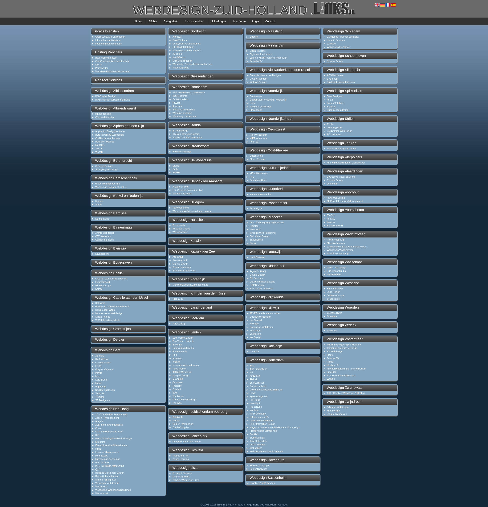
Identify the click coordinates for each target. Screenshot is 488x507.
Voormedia (255, 334)
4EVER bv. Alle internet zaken (265, 313)
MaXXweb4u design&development (345, 201)
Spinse (99, 289)
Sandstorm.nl (256, 239)
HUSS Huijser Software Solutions (112, 99)
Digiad (176, 165)
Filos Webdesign (258, 135)
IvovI (97, 376)
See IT (98, 204)
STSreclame (333, 299)
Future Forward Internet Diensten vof (346, 162)
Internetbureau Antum (261, 194)
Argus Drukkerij (258, 271)
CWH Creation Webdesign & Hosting (346, 393)
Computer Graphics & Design (342, 348)
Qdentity (254, 36)
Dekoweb (100, 303)
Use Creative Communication (188, 190)
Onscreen (178, 382)
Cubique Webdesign (260, 316)
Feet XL (331, 218)
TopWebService (181, 207)
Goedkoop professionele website (112, 306)
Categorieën (171, 21)
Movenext (178, 379)
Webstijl (99, 152)
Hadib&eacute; (257, 257)
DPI (97, 435)
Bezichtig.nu (256, 208)
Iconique (254, 410)
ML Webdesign (103, 114)
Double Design (257, 275)
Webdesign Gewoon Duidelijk (110, 187)
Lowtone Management (107, 452)
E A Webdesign (335, 351)
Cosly (330, 124)
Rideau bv (178, 299)
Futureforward (102, 282)
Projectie (177, 386)
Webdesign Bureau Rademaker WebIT (347, 246)
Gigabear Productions (261, 54)
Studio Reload (102, 316)
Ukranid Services (336, 40)
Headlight (255, 403)
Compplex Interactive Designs (265, 75)
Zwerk (253, 243)
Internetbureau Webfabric (108, 40)
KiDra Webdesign (259, 173)
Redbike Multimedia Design (109, 473)
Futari (330, 99)
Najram (99, 201)
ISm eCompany (258, 413)
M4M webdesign (258, 138)
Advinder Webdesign (338, 407)
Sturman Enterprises (105, 479)
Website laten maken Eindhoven (112, 71)
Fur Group (255, 400)
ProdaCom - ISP (181, 455)
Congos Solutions (104, 239)
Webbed (331, 43)
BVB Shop (332, 78)
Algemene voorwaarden (261, 504)
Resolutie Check (181, 228)
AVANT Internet (180, 40)
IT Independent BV (259, 417)
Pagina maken (236, 504)
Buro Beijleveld (335, 288)
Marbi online (333, 410)
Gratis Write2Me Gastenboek (110, 36)
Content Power (103, 362)
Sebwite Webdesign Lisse (186, 480)
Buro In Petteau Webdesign (109, 135)
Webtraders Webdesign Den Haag (113, 490)
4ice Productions (258, 369)
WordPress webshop (337, 253)
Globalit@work (334, 127)
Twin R (98, 148)
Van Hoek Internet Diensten (341, 375)
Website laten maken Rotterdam (266, 451)
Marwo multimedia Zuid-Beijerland (190, 284)
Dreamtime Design (336, 267)
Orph (175, 169)
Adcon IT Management (107, 418)
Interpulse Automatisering (186, 365)
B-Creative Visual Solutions (341, 176)
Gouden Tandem (258, 78)
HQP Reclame (257, 285)
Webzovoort (101, 493)
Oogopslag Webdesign (262, 327)
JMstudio (177, 54)
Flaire (330, 355)
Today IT (99, 393)
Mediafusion (179, 57)
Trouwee (177, 403)
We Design (255, 337)
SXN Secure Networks (184, 270)
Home (138, 21)
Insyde (98, 373)
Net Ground (256, 320)
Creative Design (103, 166)
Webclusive (101, 486)
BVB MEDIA (101, 359)
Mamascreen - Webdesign (109, 313)
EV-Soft (331, 215)
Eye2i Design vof (258, 396)
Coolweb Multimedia (183, 348)
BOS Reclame (180, 96)
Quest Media (256, 156)
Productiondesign (182, 267)
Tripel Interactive (258, 441)
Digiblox (254, 226)
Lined (253, 103)
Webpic (331, 379)
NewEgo (254, 323)
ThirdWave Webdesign (184, 399)
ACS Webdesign (335, 75)
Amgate (99, 421)
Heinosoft (255, 229)
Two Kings (255, 330)
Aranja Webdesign (105, 233)
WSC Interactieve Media (107, 320)
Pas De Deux (102, 462)
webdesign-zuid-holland (223, 9)
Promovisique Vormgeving (263, 431)
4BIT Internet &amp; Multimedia (189, 92)
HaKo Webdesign (336, 239)
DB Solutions (102, 218)
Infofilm (176, 362)
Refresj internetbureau (107, 476)
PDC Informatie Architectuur (109, 466)
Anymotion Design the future (110, 131)
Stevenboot (256, 110)
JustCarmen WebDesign (339, 131)
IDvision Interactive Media (186, 134)
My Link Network (181, 476)
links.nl (221, 504)
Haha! (330, 362)
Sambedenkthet (258, 180)
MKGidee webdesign (260, 106)
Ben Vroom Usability (183, 341)
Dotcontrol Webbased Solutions (266, 389)
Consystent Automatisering (186, 43)
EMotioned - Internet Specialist (343, 36)
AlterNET (177, 36)
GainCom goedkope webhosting (112, 61)
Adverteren (239, 21)
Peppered (100, 386)
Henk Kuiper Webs (105, 310)
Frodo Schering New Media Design (113, 438)
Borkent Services (258, 469)
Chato (98, 428)
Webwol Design (258, 82)
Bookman (177, 344)
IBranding (100, 442)
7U (251, 372)
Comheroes (256, 96)
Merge (98, 383)
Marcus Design (180, 263)
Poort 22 (254, 141)
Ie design (177, 358)
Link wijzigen (218, 21)
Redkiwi (254, 434)
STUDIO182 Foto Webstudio (187, 137)
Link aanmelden (194, 21)
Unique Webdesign (337, 414)
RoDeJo (331, 106)
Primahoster (101, 68)
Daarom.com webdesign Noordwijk (268, 99)
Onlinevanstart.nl (335, 295)
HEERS (177, 102)
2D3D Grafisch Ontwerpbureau (111, 414)
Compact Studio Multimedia (187, 441)
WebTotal (332, 330)
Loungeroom (102, 254)
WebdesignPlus (181, 67)
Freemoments (180, 351)
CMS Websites (103, 236)
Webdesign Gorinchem (184, 116)
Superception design (337, 110)
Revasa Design (335, 61)
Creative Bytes (334, 313)
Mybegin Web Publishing (263, 233)
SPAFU (176, 172)
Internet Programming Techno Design (346, 368)
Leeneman (332, 183)
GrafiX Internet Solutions (262, 281)
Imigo (98, 448)
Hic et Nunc (256, 407)
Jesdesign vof (180, 260)
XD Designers (102, 400)
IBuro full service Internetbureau (111, 445)
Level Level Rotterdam (261, 420)
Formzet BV (333, 358)
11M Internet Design (183, 337)
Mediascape (101, 455)
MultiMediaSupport (182, 61)
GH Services (256, 278)
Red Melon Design (105, 390)
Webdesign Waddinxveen (340, 250)
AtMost (253, 379)
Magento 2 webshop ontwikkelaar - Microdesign (274, 427)
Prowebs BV (256, 61)
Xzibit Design (179, 323)
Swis (175, 392)
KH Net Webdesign (182, 372)
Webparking (256, 448)
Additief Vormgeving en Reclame (267, 222)
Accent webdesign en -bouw (341, 148)
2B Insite (99, 355)
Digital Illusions (258, 51)
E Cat (98, 366)
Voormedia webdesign (107, 483)
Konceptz (177, 106)
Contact (270, 21)
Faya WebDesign (336, 197)
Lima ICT (331, 372)
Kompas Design (181, 375)
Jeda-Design (333, 292)
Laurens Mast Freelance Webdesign (268, 57)
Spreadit (177, 389)
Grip (175, 355)
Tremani (99, 397)
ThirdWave (178, 396)
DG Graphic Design (105, 96)
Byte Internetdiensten (106, 57)
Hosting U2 (333, 365)
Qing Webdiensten (105, 117)
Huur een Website (104, 141)
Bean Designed (335, 96)
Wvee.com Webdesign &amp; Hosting (192, 211)
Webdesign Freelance (338, 47)
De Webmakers (181, 99)
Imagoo (331, 222)
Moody (176, 420)
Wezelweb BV (334, 274)
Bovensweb (179, 225)
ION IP (98, 64)
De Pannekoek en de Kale (109, 431)
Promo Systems (181, 459)
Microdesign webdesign (107, 459)
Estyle (253, 393)
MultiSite (99, 145)
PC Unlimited (334, 134)
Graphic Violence (104, 369)
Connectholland (258, 386)
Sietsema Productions (184, 109)
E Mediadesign (180, 130)
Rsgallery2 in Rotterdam (262, 483)
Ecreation (332, 316)
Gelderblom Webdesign (107, 183)
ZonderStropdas (181, 427)
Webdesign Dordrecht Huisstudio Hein (192, 64)
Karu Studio (101, 379)
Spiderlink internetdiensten (341, 82)
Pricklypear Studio (336, 271)
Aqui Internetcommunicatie (109, 424)
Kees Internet (179, 368)
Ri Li (252, 176)
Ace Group (178, 257)
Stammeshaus (257, 437)
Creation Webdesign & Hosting (111, 278)
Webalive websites (182, 113)
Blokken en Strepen (260, 465)
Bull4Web (178, 417)
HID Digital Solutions (183, 47)
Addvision (255, 376)
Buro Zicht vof (257, 382)
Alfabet (153, 21)
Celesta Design (335, 180)
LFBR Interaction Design (262, 424)
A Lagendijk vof (180, 186)
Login (255, 21)
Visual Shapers (258, 444)
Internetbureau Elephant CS (187, 50)
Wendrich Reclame (182, 193)
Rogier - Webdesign (183, 424)
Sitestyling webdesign (106, 169)
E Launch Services (182, 473)
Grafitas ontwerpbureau (107, 138)
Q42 (97, 469)
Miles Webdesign (336, 243)
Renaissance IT (335, 225)
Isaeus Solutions (335, 103)
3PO (252, 365)
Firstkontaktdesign (182, 151)
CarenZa (254, 351)
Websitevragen (180, 232)
